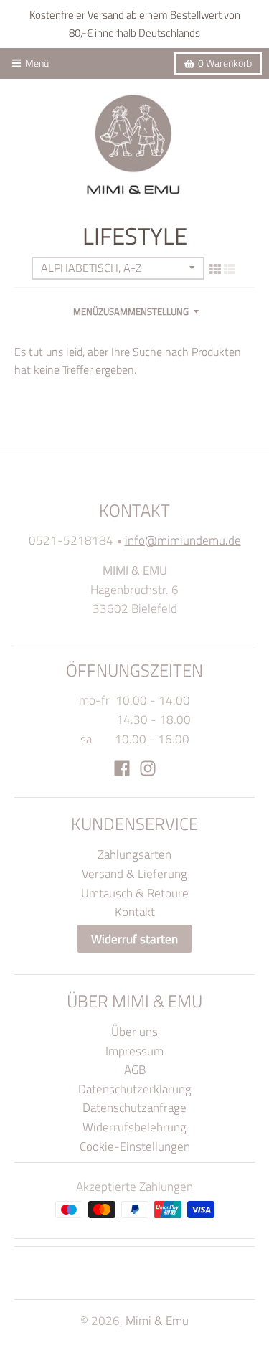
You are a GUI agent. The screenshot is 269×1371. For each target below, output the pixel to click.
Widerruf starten (134, 939)
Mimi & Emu (157, 1320)
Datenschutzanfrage (134, 1107)
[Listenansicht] (229, 269)
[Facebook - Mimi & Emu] (122, 768)
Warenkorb (225, 63)
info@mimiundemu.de (183, 540)
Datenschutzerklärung (135, 1089)
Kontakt (135, 911)
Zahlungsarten (134, 854)
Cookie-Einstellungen (135, 1146)
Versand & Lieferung (134, 873)
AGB (135, 1069)
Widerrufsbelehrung (134, 1127)
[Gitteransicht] (215, 269)
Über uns (134, 1031)
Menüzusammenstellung (131, 311)
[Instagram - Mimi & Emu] (147, 768)
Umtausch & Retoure (135, 893)
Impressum (134, 1051)
